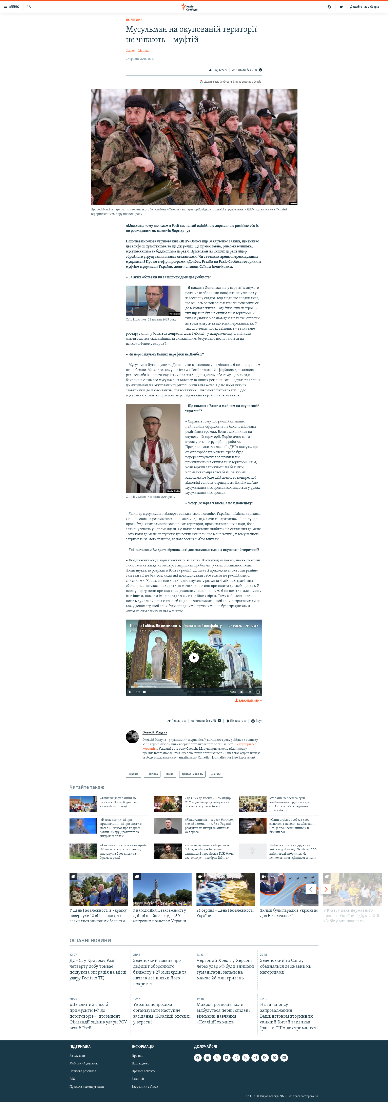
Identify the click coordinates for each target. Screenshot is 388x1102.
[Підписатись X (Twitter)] (217, 1058)
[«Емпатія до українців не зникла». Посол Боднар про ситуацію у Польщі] (83, 804)
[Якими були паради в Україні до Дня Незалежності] (289, 889)
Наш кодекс (140, 1063)
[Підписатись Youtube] (226, 1058)
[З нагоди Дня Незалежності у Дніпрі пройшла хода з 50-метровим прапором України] (162, 889)
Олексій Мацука (138, 51)
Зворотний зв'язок (145, 1086)
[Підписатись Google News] (207, 1058)
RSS (72, 1079)
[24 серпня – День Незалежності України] (225, 889)
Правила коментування (87, 1086)
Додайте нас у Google (364, 6)
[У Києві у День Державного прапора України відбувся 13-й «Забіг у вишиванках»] (352, 889)
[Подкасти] (329, 7)
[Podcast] (274, 1058)
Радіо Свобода (148, 631)
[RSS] (265, 1058)
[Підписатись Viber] (246, 1058)
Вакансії (138, 1079)
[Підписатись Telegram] (255, 1058)
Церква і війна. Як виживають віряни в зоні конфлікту (176, 626)
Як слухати (77, 1056)
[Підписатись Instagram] (236, 1058)
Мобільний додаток (84, 1063)
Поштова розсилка (83, 1071)
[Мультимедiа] (341, 7)
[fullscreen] (258, 692)
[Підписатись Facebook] (198, 1058)
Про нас (137, 1056)
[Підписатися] (284, 1058)
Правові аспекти (144, 1071)
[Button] (218, 70)
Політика (134, 20)
